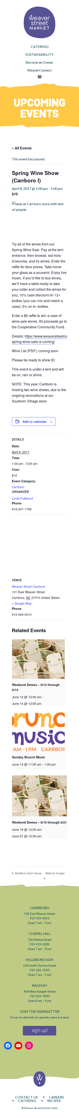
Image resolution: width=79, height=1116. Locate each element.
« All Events (22, 147)
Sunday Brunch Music (28, 757)
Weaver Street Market (39, 22)
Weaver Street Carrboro (28, 586)
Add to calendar (35, 421)
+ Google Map (22, 603)
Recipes (54, 1100)
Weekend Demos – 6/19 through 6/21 (39, 822)
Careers (56, 1097)
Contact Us (26, 1097)
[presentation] (38, 659)
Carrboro (18, 487)
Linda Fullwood (22, 498)
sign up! (39, 1030)
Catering (27, 1100)
